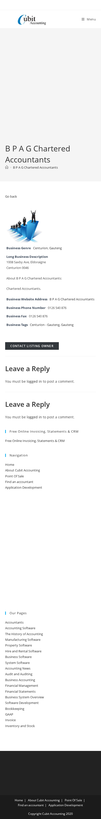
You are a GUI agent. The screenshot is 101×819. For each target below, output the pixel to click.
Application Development (23, 487)
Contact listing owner (32, 346)
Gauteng (55, 248)
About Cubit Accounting (22, 470)
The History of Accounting (24, 634)
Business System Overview (24, 697)
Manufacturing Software (22, 639)
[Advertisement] (50, 90)
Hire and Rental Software (23, 651)
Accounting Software (20, 628)
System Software (17, 662)
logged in (34, 381)
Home (9, 464)
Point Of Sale (14, 476)
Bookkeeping (14, 708)
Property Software (18, 645)
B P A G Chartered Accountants (35, 167)
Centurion (40, 248)
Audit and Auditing (18, 674)
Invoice (10, 720)
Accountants (14, 622)
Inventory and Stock (20, 726)
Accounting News (17, 668)
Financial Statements (20, 691)
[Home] (6, 167)
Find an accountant (19, 482)
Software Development (22, 703)
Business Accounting (20, 680)
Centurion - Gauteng (45, 325)
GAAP (9, 714)
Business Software (18, 657)
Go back (11, 196)
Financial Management (21, 685)
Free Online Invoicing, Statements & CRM (35, 441)
